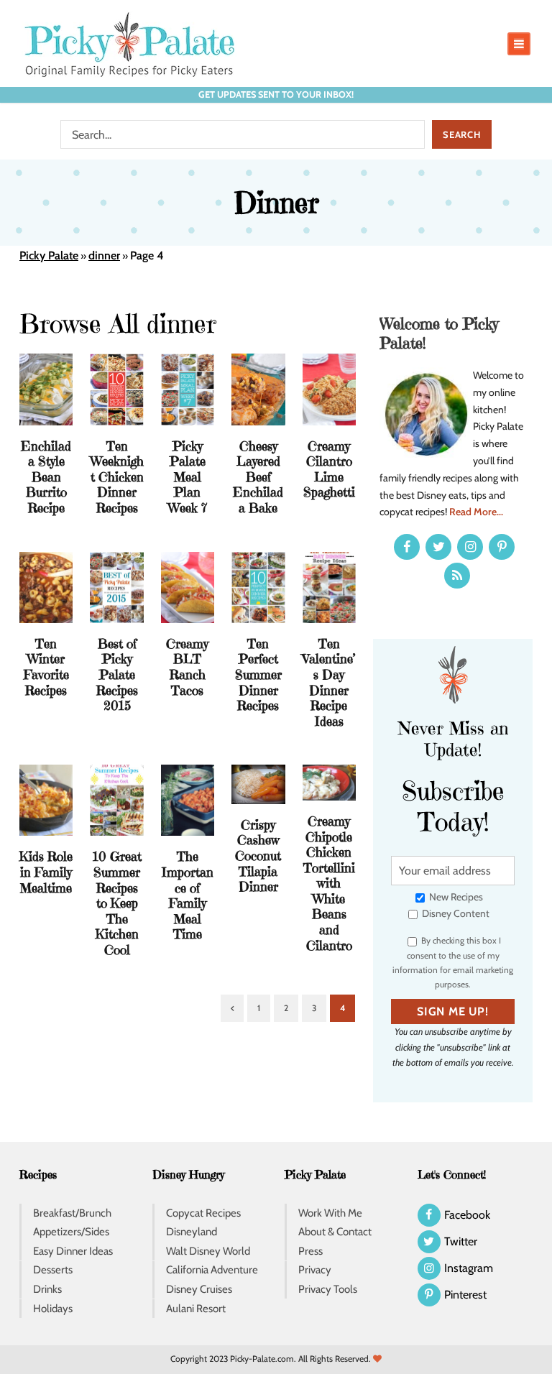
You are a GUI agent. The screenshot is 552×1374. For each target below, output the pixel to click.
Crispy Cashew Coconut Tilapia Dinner (258, 855)
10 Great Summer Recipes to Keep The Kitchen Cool (117, 903)
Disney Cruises (199, 1289)
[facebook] (407, 547)
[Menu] (518, 43)
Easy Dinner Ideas (73, 1251)
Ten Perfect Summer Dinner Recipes (258, 674)
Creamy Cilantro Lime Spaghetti (329, 469)
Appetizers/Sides (71, 1231)
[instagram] (470, 547)
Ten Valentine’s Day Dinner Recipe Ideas (329, 682)
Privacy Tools (327, 1289)
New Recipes (455, 896)
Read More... (476, 511)
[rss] (457, 576)
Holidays (53, 1308)
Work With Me (330, 1213)
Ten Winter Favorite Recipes (46, 666)
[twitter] (438, 547)
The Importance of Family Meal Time (187, 895)
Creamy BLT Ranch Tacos (187, 666)
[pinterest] (502, 547)
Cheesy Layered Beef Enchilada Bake (258, 477)
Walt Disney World (208, 1251)
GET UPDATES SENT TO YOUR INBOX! (276, 94)
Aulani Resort (196, 1308)
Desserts (53, 1269)
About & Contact (335, 1231)
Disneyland (191, 1231)
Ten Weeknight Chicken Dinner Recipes (117, 477)
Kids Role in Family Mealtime (46, 871)
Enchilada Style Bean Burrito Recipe (46, 477)
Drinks (47, 1289)
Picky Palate (48, 255)
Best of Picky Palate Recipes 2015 (117, 674)
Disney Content (454, 913)
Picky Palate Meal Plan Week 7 (187, 477)
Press (310, 1251)
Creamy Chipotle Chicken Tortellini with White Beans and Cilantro (329, 883)
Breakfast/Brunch (72, 1213)
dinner (104, 255)
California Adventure (212, 1269)
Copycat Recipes (203, 1213)
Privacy (314, 1269)
